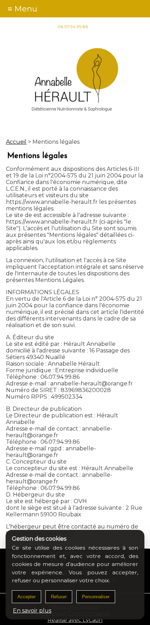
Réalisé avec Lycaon (75, 620)
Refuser (59, 596)
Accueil (16, 142)
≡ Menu (22, 9)
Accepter (26, 596)
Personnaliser (96, 596)
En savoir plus (32, 610)
